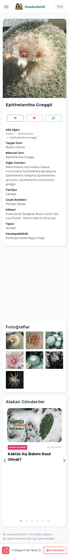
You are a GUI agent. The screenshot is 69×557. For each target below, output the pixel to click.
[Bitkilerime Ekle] (15, 118)
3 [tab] (32, 521)
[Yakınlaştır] (15, 340)
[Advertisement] (34, 283)
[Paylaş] (53, 118)
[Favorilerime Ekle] (34, 118)
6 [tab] (48, 521)
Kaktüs (10, 133)
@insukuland (55, 550)
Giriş (60, 6)
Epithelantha (25, 133)
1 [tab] (21, 521)
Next (64, 455)
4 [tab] (37, 521)
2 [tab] (26, 521)
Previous (5, 455)
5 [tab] (43, 521)
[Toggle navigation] (6, 6)
